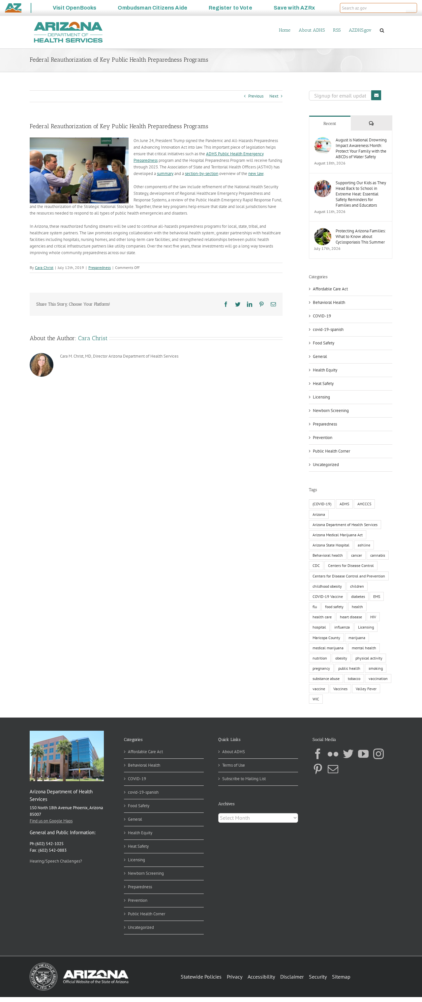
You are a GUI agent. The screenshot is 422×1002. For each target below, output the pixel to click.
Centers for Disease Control (351, 565)
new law (255, 173)
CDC (316, 565)
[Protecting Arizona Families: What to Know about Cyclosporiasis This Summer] (322, 231)
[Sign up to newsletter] (376, 95)
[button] (411, 8)
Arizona (319, 514)
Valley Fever (366, 688)
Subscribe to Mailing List (244, 778)
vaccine (319, 688)
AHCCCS (364, 503)
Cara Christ (44, 267)
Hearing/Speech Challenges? (56, 861)
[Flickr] (333, 754)
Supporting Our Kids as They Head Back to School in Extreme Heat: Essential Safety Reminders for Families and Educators (361, 194)
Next (273, 96)
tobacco (354, 678)
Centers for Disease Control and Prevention (349, 576)
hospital (319, 627)
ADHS (344, 503)
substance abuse (326, 678)
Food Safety (323, 343)
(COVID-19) (322, 503)
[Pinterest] (318, 769)
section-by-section (201, 173)
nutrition (320, 658)
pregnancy (321, 668)
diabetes (358, 596)
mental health (364, 647)
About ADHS (233, 751)
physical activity (368, 658)
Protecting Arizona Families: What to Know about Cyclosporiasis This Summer (361, 236)
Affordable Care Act (330, 289)
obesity (341, 658)
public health (349, 668)
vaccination (378, 678)
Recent (329, 123)
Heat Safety (323, 383)
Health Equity (325, 370)
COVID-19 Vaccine (328, 596)
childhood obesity (327, 586)
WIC (316, 698)
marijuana (356, 637)
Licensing (321, 397)
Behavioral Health (329, 302)
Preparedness (99, 267)
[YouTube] (363, 754)
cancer (356, 555)
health (357, 606)
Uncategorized (326, 464)
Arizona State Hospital (331, 545)
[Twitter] (348, 754)
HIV (373, 616)
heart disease (351, 616)
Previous (255, 96)
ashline (364, 545)
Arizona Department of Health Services (345, 524)
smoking (376, 668)
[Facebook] (318, 754)
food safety (334, 606)
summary (165, 173)
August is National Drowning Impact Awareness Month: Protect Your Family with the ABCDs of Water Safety (361, 148)
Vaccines (340, 688)
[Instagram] (378, 754)
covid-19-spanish (328, 329)
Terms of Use (233, 765)
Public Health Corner (331, 451)
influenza (342, 627)
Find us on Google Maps (51, 821)
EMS (376, 596)
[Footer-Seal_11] (79, 965)
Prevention (322, 437)
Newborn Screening (331, 410)
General (320, 356)
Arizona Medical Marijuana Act (338, 534)
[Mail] (333, 769)
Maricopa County (326, 637)
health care (322, 616)
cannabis (377, 555)
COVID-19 (322, 316)
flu (315, 606)
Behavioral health (328, 555)
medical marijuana (328, 647)
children (357, 586)
